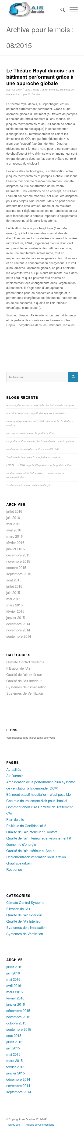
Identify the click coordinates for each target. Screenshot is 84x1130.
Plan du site (15, 819)
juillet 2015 (14, 586)
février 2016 (15, 542)
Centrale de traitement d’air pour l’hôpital (36, 800)
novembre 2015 (18, 561)
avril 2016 (13, 530)
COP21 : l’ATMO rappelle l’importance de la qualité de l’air (39, 465)
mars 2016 (14, 536)
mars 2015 (14, 604)
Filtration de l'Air (18, 668)
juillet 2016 (14, 511)
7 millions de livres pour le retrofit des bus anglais (33, 457)
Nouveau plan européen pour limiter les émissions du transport (40, 405)
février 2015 (15, 611)
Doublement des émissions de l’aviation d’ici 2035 (33, 449)
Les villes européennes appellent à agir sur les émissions (36, 413)
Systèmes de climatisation (26, 686)
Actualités (13, 769)
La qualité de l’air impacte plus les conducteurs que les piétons (40, 441)
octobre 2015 (16, 567)
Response (14, 869)
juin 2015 (13, 592)
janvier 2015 (15, 617)
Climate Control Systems (44, 89)
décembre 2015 (18, 555)
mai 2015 (13, 598)
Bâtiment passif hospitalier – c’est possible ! (39, 794)
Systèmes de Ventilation (24, 693)
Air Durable (34, 94)
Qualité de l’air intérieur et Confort (31, 831)
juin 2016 (13, 517)
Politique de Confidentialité (26, 825)
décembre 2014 (18, 623)
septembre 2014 (18, 636)
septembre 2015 (18, 573)
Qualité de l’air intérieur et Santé (30, 850)
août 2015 (13, 579)
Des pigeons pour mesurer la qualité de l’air (30, 433)
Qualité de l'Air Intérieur (24, 680)
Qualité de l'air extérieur (24, 674)
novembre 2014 (18, 629)
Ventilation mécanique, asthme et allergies (29, 485)
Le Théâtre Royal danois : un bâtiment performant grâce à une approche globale (40, 77)
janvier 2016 (15, 548)
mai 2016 (13, 523)
